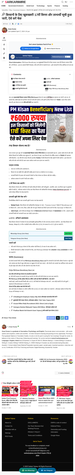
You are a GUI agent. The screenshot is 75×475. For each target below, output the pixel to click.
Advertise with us (10, 429)
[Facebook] (72, 326)
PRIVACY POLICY (34, 432)
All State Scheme (26, 384)
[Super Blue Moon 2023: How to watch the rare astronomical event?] (46, 391)
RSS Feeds (9, 436)
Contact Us (8, 426)
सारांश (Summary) (51, 85)
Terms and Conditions (35, 435)
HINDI (4, 395)
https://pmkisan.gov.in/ (61, 189)
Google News (55, 435)
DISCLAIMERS (33, 422)
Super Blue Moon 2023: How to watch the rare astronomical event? (46, 400)
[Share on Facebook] (10, 23)
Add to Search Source (53, 48)
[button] (3, 2)
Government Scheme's (27, 386)
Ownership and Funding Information (58, 431)
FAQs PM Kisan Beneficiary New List (57, 89)
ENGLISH (42, 392)
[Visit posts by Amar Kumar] (4, 327)
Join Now (68, 233)
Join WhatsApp (29, 470)
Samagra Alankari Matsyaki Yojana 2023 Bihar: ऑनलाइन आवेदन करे (35, 307)
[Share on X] (12, 23)
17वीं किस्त (49, 97)
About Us (8, 422)
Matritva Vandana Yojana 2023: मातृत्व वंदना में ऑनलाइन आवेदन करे (28, 401)
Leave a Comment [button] (65, 373)
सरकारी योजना (24, 395)
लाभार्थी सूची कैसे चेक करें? (21, 88)
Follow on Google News (31, 48)
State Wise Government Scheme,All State (28, 392)
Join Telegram (48, 470)
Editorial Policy (56, 426)
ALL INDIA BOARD (25, 381)
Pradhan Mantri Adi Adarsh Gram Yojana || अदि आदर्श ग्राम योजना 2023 (35, 310)
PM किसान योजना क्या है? (19, 78)
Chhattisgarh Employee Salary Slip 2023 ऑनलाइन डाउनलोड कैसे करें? (35, 297)
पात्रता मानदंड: (18, 82)
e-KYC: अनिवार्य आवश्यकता (53, 78)
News (15, 395)
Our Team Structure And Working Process (35, 427)
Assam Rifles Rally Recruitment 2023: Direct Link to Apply (33, 303)
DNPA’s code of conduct (58, 422)
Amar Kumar (12, 29)
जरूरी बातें (48, 82)
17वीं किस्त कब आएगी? (20, 85)
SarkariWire (15, 2)
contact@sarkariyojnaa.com (38, 448)
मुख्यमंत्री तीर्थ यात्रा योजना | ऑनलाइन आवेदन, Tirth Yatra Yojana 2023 (34, 300)
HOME (9, 395)
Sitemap (7, 433)
